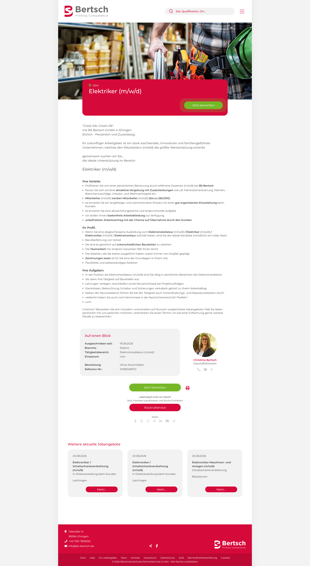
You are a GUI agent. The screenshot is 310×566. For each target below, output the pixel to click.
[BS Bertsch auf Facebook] (158, 546)
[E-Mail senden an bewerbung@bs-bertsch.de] (204, 369)
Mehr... (102, 489)
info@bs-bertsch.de (81, 546)
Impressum (150, 557)
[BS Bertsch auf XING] (152, 546)
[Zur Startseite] (89, 11)
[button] (172, 11)
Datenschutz (167, 557)
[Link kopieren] (174, 421)
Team (124, 557)
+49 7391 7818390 (79, 541)
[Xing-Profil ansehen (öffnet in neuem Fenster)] (210, 369)
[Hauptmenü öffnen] (242, 12)
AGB (181, 557)
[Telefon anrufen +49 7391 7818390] (199, 369)
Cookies (225, 557)
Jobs (92, 557)
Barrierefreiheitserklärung (202, 557)
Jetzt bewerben (203, 105)
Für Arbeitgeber (108, 557)
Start (83, 557)
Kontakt (135, 557)
